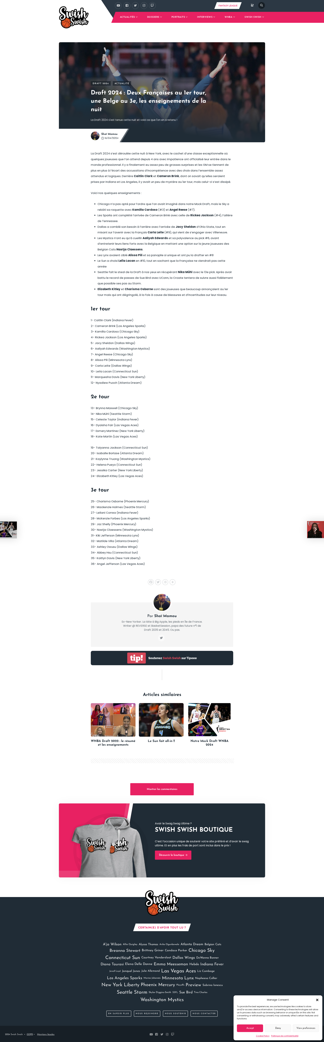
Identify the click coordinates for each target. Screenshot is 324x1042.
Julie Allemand (150, 971)
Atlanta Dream (192, 944)
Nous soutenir (175, 1014)
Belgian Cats (213, 944)
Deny (278, 1028)
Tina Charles (200, 992)
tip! (136, 658)
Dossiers (153, 17)
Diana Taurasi (112, 964)
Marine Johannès (152, 978)
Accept (250, 1028)
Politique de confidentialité (284, 1035)
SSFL (175, 992)
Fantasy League (228, 6)
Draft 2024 (101, 83)
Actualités (127, 17)
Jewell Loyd (115, 971)
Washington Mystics (162, 999)
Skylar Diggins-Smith (160, 992)
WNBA (228, 17)
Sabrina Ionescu (212, 985)
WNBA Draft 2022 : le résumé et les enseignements (113, 743)
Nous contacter (204, 1014)
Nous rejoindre (147, 1014)
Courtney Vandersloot (156, 957)
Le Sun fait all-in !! (161, 741)
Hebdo (194, 964)
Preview (193, 985)
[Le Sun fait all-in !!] (161, 720)
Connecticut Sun (122, 957)
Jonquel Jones (131, 971)
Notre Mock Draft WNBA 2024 (209, 743)
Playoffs (180, 985)
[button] (317, 999)
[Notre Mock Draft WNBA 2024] (209, 720)
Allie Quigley (130, 944)
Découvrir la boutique (172, 855)
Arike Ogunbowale (169, 944)
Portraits (178, 17)
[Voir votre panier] (252, 5)
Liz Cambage (206, 971)
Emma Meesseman (171, 964)
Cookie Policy (262, 1035)
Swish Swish (253, 17)
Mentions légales (46, 1034)
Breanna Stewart (125, 951)
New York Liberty (120, 985)
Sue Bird (186, 992)
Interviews (204, 17)
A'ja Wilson (112, 944)
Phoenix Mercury (158, 985)
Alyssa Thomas (148, 944)
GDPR (30, 1034)
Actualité (122, 83)
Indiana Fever (212, 964)
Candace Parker (176, 950)
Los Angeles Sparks (124, 978)
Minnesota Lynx (178, 978)
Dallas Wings (183, 958)
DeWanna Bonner (207, 957)
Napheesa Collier (206, 978)
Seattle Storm (132, 992)
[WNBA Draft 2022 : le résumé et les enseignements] (113, 720)
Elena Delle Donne (138, 964)
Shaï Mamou (109, 134)
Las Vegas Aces (178, 971)
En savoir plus (118, 1014)
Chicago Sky (201, 950)
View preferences (305, 1028)
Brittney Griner (153, 950)
